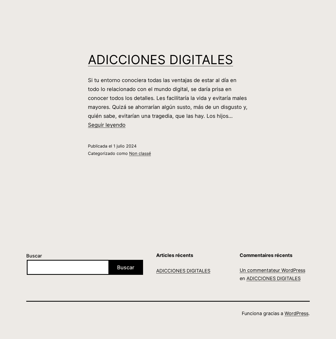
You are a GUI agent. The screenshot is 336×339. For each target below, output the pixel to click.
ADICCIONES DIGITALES (160, 59)
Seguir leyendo (106, 125)
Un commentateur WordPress (272, 270)
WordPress (296, 313)
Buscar (34, 256)
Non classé (140, 153)
